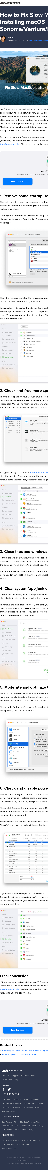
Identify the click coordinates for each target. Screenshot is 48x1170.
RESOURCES (8, 1135)
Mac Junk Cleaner (9, 1111)
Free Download (17, 181)
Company (5, 1076)
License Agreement (35, 1157)
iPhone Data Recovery (24, 1130)
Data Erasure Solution (10, 1140)
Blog (16, 1080)
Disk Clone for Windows (11, 1099)
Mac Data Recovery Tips (30, 1122)
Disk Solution (7, 1130)
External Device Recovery (32, 1126)
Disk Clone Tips (8, 1144)
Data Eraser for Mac (32, 1107)
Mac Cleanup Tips (9, 1148)
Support (15, 1076)
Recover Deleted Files (11, 1126)
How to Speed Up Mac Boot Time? (19, 1054)
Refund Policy (23, 1160)
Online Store (7, 1080)
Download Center (28, 1076)
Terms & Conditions (11, 1157)
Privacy (22, 1157)
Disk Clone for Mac (31, 1099)
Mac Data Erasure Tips (31, 1140)
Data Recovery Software (11, 1103)
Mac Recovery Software (33, 1103)
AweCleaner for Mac (10, 144)
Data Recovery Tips (9, 1122)
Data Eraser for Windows (11, 1107)
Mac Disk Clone (23, 1144)
